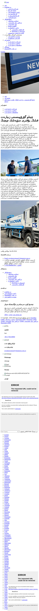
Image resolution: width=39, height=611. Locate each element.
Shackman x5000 (31, 319)
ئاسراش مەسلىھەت (14, 38)
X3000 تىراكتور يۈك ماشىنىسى (29, 321)
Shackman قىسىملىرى (18, 31)
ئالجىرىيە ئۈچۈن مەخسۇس (16, 33)
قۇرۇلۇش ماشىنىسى (18, 29)
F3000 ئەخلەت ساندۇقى (8, 319)
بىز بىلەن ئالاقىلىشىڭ (10, 48)
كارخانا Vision (12, 10)
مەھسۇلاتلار (8, 19)
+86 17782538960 (9, 337)
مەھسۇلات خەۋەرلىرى (15, 45)
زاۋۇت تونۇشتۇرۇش (14, 12)
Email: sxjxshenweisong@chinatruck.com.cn (17, 258)
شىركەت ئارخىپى (13, 9)
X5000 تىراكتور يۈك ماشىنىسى (10, 321)
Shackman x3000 (6, 323)
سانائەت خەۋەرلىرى (14, 43)
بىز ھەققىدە (7, 7)
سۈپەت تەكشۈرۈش (14, 36)
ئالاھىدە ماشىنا (12, 26)
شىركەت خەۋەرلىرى (14, 42)
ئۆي (5, 5)
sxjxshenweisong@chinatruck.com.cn (15, 351)
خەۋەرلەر (7, 40)
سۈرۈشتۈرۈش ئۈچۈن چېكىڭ (13, 314)
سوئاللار (6, 47)
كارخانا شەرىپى (12, 14)
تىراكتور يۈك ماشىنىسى (15, 23)
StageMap (33, 318)
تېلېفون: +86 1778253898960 (12, 265)
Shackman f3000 (21, 319)
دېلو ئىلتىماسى (12, 17)
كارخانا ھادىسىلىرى (13, 16)
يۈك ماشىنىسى (12, 24)
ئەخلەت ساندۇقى (13, 21)
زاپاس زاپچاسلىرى (13, 28)
